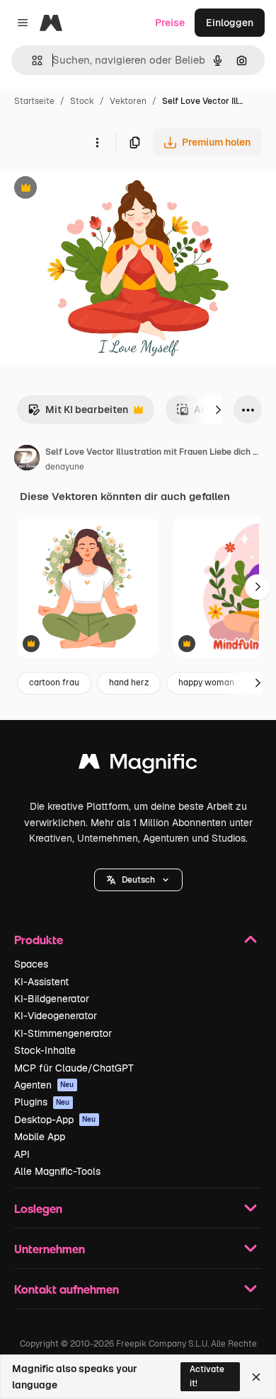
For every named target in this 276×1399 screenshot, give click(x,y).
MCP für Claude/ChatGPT (74, 1068)
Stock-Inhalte (45, 1050)
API (22, 1154)
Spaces (31, 964)
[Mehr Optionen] (97, 142)
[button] (138, 880)
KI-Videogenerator (55, 1015)
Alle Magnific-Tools (57, 1171)
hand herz (129, 682)
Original (90, 189)
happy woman (206, 682)
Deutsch (138, 880)
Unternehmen (49, 1248)
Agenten (44, 1085)
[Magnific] (138, 765)
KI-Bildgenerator (51, 998)
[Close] (256, 1377)
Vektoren (128, 101)
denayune (64, 466)
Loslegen (38, 1208)
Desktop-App (55, 1119)
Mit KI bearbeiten (78, 413)
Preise (170, 22)
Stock (82, 101)
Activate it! (207, 1376)
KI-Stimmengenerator (63, 1033)
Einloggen (229, 22)
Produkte (38, 939)
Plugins (42, 1102)
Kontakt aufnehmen (66, 1289)
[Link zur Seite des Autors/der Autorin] (27, 460)
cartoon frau (54, 682)
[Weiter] (218, 409)
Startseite (34, 101)
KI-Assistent (41, 981)
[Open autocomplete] (31, 60)
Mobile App (39, 1136)
